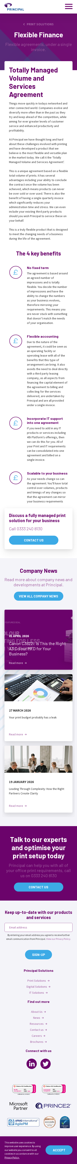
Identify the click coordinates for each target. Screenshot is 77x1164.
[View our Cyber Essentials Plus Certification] (65, 1122)
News (37, 1018)
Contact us (38, 887)
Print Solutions (40, 24)
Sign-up (38, 955)
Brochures (37, 1042)
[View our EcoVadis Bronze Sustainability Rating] (50, 1122)
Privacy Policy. (11, 1157)
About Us (37, 1012)
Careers (37, 1036)
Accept (59, 1150)
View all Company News (38, 596)
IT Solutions (37, 993)
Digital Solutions (37, 987)
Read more (16, 663)
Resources (37, 1024)
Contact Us (34, 540)
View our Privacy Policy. (58, 938)
